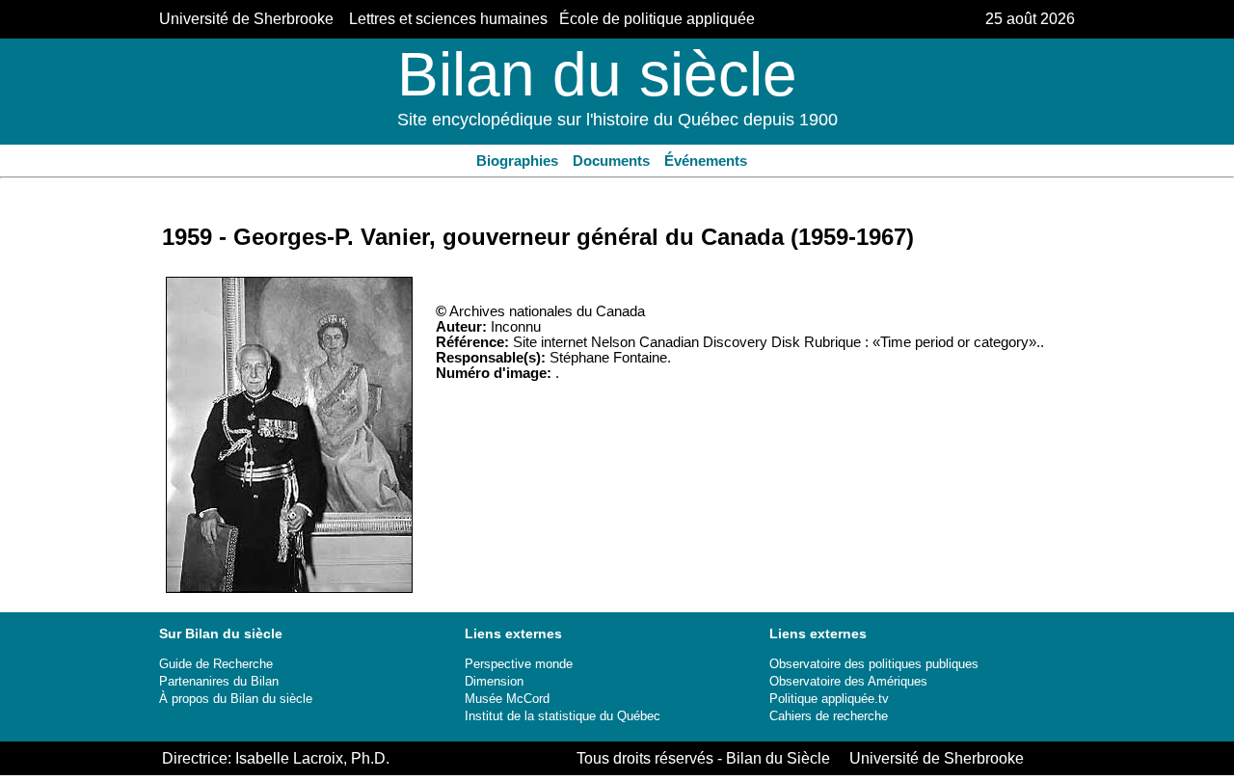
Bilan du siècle (597, 74)
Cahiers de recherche (828, 716)
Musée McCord (507, 698)
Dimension (494, 681)
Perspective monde (519, 664)
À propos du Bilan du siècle (235, 698)
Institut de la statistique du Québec (562, 716)
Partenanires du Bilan (219, 681)
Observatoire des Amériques (848, 681)
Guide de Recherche (216, 664)
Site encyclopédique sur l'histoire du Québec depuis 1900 (617, 119)
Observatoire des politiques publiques (874, 664)
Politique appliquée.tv (829, 698)
